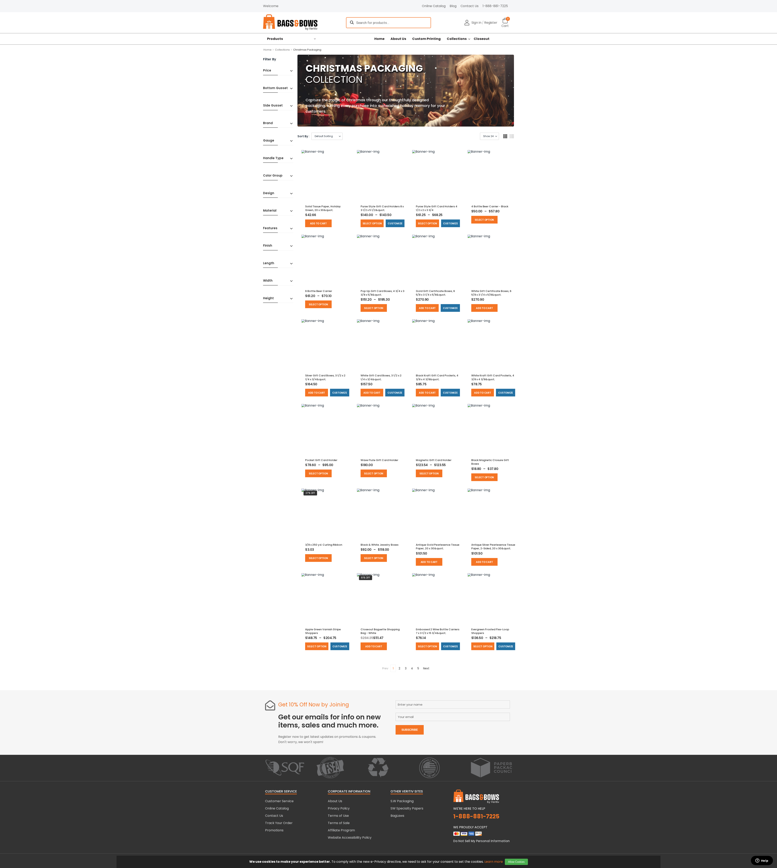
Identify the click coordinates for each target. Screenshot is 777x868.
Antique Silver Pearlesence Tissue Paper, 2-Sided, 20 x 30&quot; (493, 546)
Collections (457, 39)
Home (379, 39)
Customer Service (279, 801)
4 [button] (412, 668)
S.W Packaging (402, 801)
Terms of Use (338, 815)
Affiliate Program (341, 830)
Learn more (493, 861)
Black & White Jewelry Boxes (379, 545)
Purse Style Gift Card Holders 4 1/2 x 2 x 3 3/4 (436, 208)
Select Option (372, 223)
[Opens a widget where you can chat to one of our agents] (762, 861)
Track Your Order (279, 823)
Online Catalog (434, 6)
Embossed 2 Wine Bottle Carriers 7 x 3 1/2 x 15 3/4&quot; (437, 631)
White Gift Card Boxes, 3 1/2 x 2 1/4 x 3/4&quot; (381, 377)
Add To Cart (318, 223)
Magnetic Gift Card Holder (433, 460)
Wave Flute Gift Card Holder (379, 460)
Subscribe (409, 729)
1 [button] (393, 668)
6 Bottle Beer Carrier (318, 291)
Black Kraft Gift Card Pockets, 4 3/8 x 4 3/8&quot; (437, 377)
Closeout (481, 39)
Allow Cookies (516, 861)
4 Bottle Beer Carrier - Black (489, 206)
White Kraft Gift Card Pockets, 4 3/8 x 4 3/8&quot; (492, 377)
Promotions (274, 830)
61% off (365, 577)
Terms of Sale (339, 823)
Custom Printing (426, 39)
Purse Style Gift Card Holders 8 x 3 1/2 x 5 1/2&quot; (382, 208)
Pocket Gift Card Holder (321, 460)
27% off (310, 493)
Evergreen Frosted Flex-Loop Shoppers (490, 631)
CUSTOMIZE (395, 223)
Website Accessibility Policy (350, 837)
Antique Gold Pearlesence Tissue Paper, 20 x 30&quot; (437, 546)
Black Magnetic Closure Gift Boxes (490, 462)
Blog (453, 6)
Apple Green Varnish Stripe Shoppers (323, 631)
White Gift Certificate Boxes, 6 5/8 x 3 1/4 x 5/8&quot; (491, 293)
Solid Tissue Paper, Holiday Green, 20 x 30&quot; (323, 208)
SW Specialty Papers (407, 808)
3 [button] (406, 668)
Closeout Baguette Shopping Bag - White (380, 631)
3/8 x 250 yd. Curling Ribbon (323, 545)
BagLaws (397, 815)
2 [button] (399, 668)
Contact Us (470, 6)
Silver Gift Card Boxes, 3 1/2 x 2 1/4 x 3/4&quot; (325, 377)
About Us (398, 39)
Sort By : (303, 136)
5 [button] (418, 668)
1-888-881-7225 (495, 6)
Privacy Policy (339, 808)
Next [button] (426, 668)
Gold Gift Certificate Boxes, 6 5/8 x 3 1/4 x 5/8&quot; (435, 293)
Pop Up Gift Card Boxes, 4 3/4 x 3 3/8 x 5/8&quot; (382, 293)
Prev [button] (385, 668)
